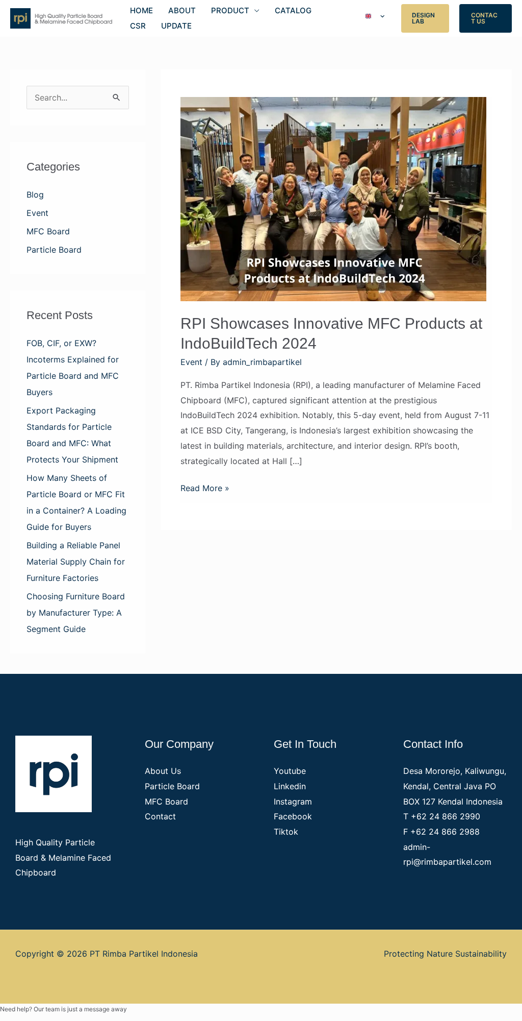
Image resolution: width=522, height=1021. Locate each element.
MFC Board (48, 231)
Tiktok (286, 831)
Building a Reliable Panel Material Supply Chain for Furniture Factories (76, 561)
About (182, 10)
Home (141, 10)
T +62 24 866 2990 (441, 816)
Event (37, 213)
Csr (138, 26)
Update (176, 26)
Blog (35, 194)
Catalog (293, 10)
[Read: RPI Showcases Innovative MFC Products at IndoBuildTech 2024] (333, 198)
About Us (163, 771)
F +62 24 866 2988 (441, 831)
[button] (425, 18)
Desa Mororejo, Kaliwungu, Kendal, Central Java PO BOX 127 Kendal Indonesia (454, 786)
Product (230, 10)
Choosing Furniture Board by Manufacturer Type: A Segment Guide (76, 612)
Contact (160, 816)
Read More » (204, 487)
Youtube (290, 771)
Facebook (293, 816)
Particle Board (54, 250)
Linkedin (290, 786)
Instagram (293, 801)
